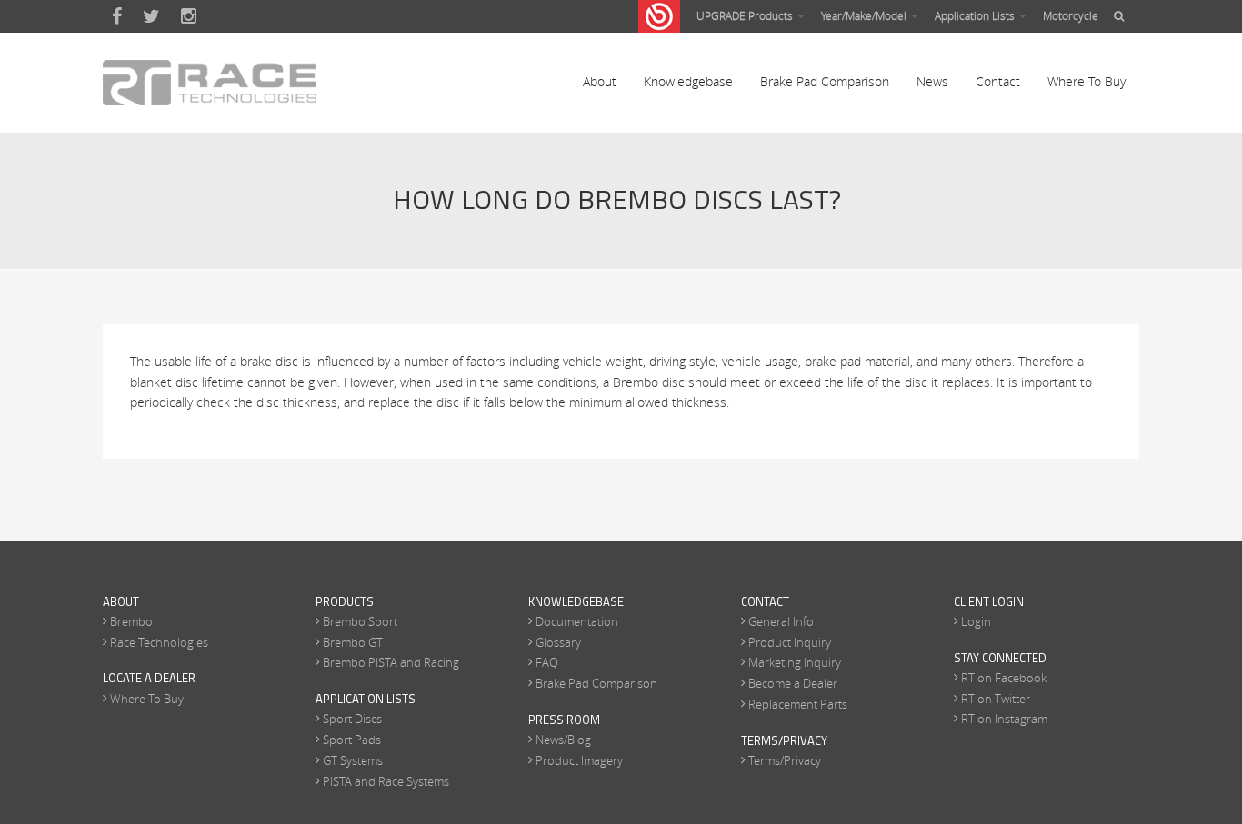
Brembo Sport (360, 621)
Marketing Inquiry (794, 662)
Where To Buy (1086, 81)
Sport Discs (352, 718)
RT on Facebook (1004, 678)
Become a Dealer (792, 683)
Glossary (558, 642)
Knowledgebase (688, 81)
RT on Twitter (995, 698)
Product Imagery (579, 760)
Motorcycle (1070, 15)
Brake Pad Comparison (824, 81)
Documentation (577, 621)
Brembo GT (353, 642)
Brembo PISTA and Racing (391, 662)
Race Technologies (159, 642)
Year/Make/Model (865, 15)
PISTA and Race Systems (386, 781)
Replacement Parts (797, 704)
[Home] (209, 83)
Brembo (131, 621)
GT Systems (353, 760)
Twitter (151, 16)
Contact (998, 81)
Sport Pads (352, 739)
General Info (781, 621)
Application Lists (976, 15)
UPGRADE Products (746, 15)
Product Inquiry (789, 642)
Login (976, 621)
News (932, 81)
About (599, 81)
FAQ (547, 662)
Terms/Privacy (784, 760)
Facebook (117, 16)
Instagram (188, 16)
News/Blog (563, 739)
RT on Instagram (1004, 718)
